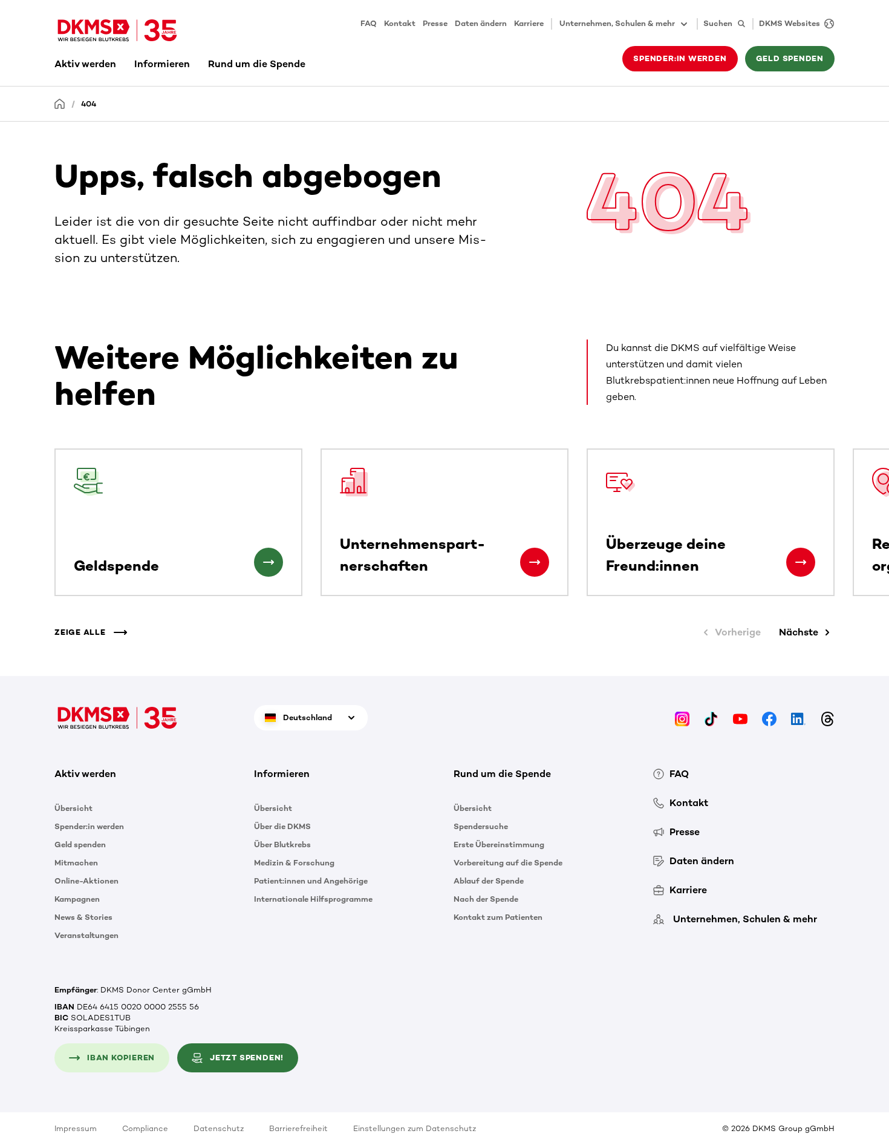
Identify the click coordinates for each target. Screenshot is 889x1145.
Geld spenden (80, 844)
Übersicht (73, 808)
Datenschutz (219, 1128)
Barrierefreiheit (298, 1128)
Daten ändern (481, 23)
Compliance (145, 1128)
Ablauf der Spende (489, 880)
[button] (268, 562)
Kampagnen (77, 899)
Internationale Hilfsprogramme (313, 899)
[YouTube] (740, 717)
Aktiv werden (85, 64)
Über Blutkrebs (282, 844)
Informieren (162, 64)
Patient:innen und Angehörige (311, 880)
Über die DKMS (282, 826)
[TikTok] (711, 717)
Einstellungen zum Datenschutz (414, 1128)
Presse (435, 23)
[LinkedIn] (798, 717)
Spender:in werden (89, 826)
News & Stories (83, 917)
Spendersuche (481, 826)
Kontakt (399, 23)
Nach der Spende (486, 899)
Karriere (529, 23)
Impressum (75, 1128)
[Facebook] (769, 717)
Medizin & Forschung (294, 862)
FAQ (368, 23)
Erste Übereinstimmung (499, 844)
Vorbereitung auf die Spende (508, 862)
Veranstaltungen (86, 935)
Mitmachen (76, 862)
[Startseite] (59, 103)
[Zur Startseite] (117, 30)
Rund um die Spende (256, 64)
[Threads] (827, 717)
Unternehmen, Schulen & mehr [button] (617, 23)
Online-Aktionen (86, 880)
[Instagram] (682, 717)
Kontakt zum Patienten (498, 917)
